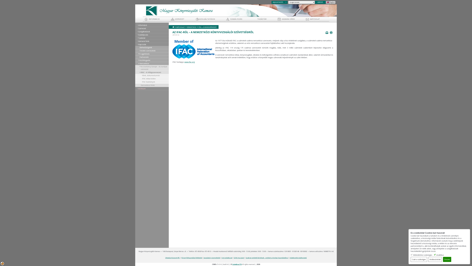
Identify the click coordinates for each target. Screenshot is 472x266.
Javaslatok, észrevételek (212, 258)
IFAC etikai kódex (149, 78)
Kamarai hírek (288, 19)
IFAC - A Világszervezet (151, 72)
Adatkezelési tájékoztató (298, 258)
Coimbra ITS (237, 264)
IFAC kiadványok (148, 82)
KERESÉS (320, 2)
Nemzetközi (144, 63)
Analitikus (440, 255)
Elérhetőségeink (146, 47)
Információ (154, 19)
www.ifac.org (189, 62)
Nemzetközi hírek (148, 85)
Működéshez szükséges (422, 255)
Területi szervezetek (147, 51)
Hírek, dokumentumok (151, 75)
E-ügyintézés (145, 54)
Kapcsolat (315, 19)
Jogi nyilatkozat (227, 258)
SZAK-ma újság (239, 258)
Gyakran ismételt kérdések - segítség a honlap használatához (267, 258)
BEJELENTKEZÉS (278, 2)
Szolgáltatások (207, 19)
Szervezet (179, 19)
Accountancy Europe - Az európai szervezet (154, 67)
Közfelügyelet (145, 60)
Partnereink (144, 57)
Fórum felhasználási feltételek (191, 258)
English (332, 2)
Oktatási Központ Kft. (172, 258)
